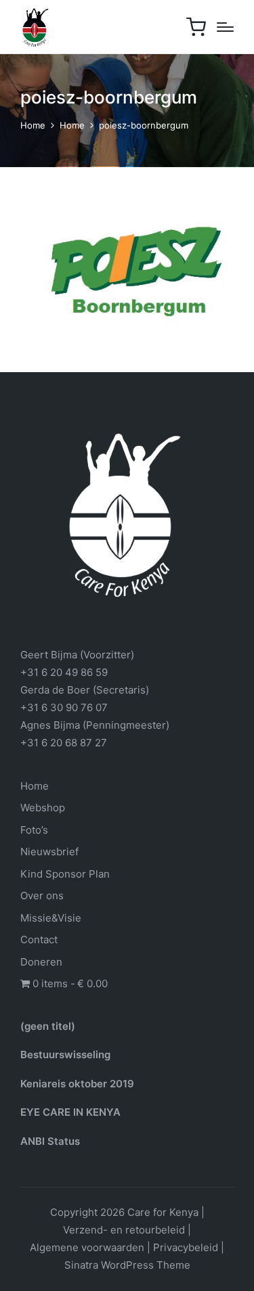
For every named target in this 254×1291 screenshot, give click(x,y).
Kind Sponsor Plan (65, 873)
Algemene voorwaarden (87, 1247)
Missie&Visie (50, 917)
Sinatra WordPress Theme (127, 1265)
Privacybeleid (185, 1247)
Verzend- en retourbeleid (124, 1229)
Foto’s (34, 829)
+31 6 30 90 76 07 (64, 707)
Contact (39, 939)
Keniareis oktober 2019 (77, 1083)
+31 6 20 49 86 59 (64, 672)
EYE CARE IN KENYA (70, 1112)
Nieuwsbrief (49, 851)
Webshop (42, 807)
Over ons (42, 895)
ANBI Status (50, 1141)
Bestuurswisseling (65, 1054)
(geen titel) (47, 1026)
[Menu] (225, 27)
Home (34, 785)
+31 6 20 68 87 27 (63, 742)
